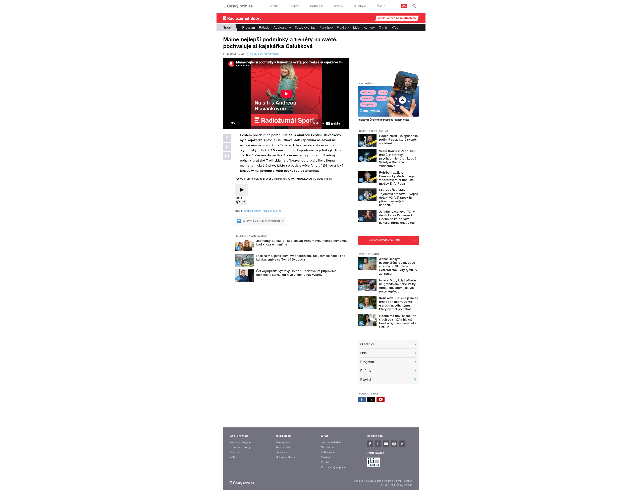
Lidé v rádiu (328, 452)
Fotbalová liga (305, 27)
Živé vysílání (367, 104)
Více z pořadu (369, 254)
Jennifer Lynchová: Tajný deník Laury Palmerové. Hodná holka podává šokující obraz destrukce (397, 217)
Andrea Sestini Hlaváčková (260, 210)
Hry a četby (367, 92)
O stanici (367, 344)
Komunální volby (240, 447)
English (408, 481)
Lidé (356, 27)
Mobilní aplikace (285, 457)
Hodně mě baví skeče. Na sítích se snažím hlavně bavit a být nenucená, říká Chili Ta (397, 321)
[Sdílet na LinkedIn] (227, 156)
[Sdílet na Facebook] (227, 138)
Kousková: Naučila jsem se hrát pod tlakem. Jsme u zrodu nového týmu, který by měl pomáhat (398, 303)
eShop (234, 457)
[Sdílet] (244, 202)
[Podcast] (238, 202)
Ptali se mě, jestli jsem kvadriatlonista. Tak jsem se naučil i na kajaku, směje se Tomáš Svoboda (300, 257)
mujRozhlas (316, 6)
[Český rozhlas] (238, 6)
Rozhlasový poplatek (334, 467)
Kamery (369, 27)
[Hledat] (414, 6)
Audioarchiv (282, 27)
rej (280, 210)
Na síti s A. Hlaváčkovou (265, 53)
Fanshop (326, 27)
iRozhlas (273, 6)
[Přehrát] (241, 190)
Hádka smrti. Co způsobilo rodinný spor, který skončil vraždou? (398, 139)
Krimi (382, 92)
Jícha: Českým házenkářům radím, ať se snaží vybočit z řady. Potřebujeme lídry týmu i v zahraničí (398, 266)
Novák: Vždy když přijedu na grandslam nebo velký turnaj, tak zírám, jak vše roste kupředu (397, 286)
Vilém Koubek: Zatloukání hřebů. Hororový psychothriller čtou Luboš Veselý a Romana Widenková (397, 158)
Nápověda (327, 447)
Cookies (358, 481)
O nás (383, 27)
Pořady (264, 27)
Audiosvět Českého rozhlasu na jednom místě (383, 119)
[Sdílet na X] (227, 147)
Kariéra (325, 457)
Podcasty (281, 452)
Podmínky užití (392, 481)
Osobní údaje (373, 481)
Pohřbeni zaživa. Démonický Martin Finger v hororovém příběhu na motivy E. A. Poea (397, 178)
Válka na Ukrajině (240, 442)
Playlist (365, 380)
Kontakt (326, 462)
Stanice (338, 6)
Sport (227, 27)
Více (396, 27)
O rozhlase (360, 6)
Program (294, 6)
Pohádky (366, 98)
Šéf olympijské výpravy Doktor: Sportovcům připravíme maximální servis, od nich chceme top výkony (296, 272)
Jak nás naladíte (331, 442)
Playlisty (343, 27)
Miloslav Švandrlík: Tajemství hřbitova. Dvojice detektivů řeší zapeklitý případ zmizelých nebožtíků (398, 197)
